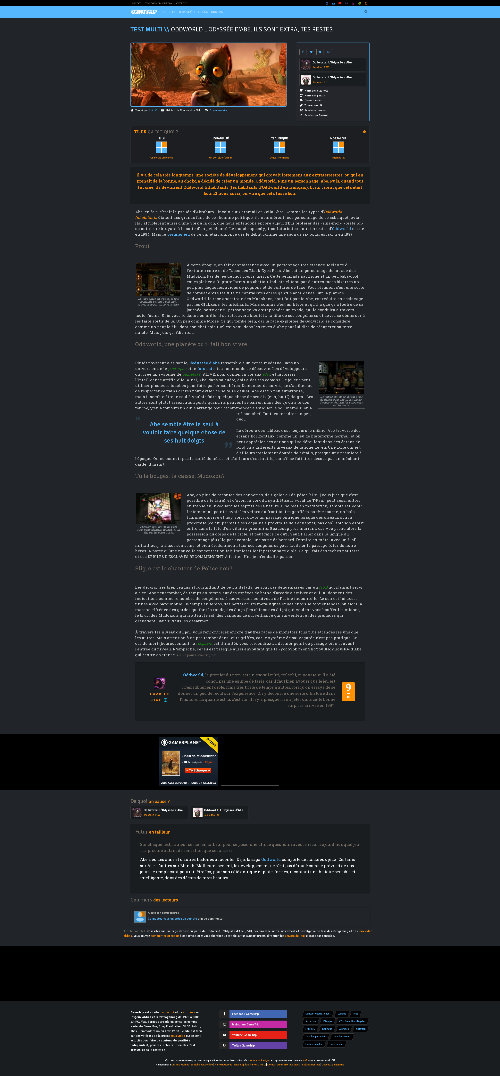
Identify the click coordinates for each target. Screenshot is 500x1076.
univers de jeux (295, 936)
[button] (227, 12)
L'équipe (327, 1021)
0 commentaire (218, 110)
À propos (344, 1029)
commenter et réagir (165, 936)
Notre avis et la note (316, 90)
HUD (323, 587)
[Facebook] (327, 3)
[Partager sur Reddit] (319, 52)
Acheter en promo (315, 110)
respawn (204, 643)
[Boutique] (333, 3)
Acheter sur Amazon (316, 115)
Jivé (151, 110)
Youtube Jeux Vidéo (202, 1064)
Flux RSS (310, 1029)
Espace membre (314, 1044)
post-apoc (177, 368)
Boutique (327, 1029)
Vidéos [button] (203, 12)
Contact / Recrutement (317, 1013)
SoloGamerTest (311, 1064)
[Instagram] (353, 3)
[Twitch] (346, 3)
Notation (361, 1029)
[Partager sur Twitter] (311, 52)
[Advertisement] (311, 761)
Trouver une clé (313, 105)
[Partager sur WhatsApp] (328, 52)
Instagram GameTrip (245, 1024)
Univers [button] (217, 12)
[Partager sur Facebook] (302, 52)
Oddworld (341, 228)
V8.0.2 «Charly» (259, 1060)
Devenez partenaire (333, 1064)
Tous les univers (342, 1036)
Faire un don (336, 1044)
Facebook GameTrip (245, 1014)
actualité (168, 1012)
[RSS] (366, 3)
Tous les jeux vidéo (315, 1036)
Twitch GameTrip (243, 1045)
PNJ (267, 374)
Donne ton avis (313, 100)
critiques (189, 1012)
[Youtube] (340, 3)
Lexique (342, 1013)
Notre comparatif (314, 95)
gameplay (191, 374)
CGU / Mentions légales (352, 1021)
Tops (355, 1013)
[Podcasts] (359, 3)
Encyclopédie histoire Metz (250, 1064)
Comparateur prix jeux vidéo (283, 1064)
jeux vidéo (178, 1036)
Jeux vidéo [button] (187, 12)
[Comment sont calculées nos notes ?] (364, 132)
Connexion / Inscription (158, 3)
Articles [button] (169, 12)
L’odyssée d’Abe (204, 362)
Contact (136, 3)
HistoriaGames (223, 1064)
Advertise (181, 3)
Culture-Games (180, 1064)
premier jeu (178, 234)
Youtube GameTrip (244, 1035)
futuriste (206, 368)
